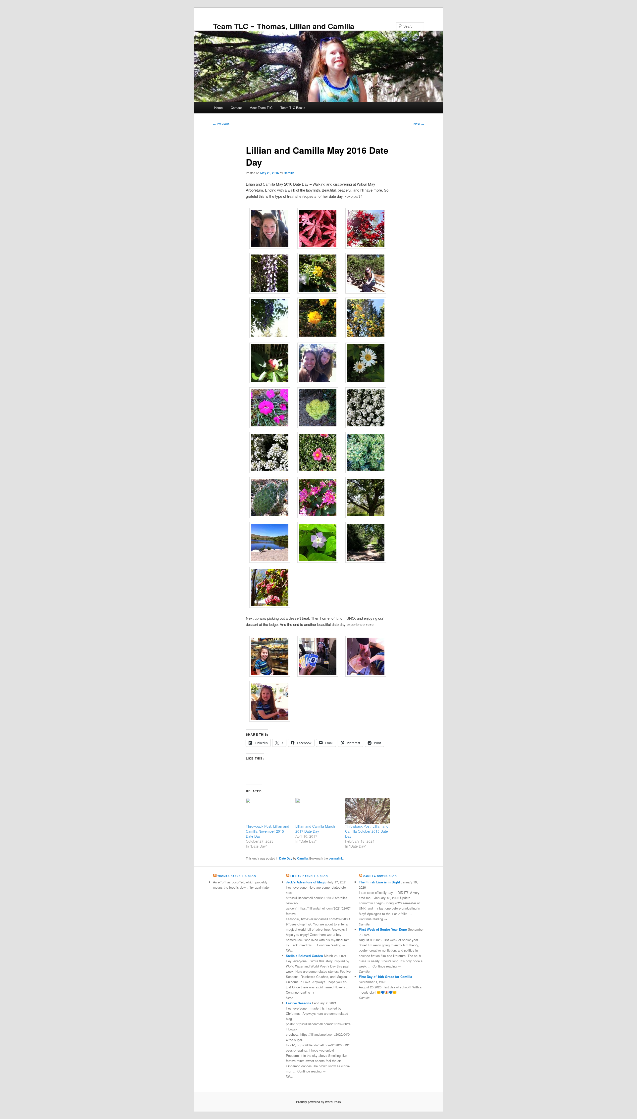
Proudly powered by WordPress (318, 1102)
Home (218, 107)
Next (419, 124)
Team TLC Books (292, 107)
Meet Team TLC (261, 107)
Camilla (289, 173)
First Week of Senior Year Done (383, 929)
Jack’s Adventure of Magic (306, 882)
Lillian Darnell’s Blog (309, 876)
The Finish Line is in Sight (379, 882)
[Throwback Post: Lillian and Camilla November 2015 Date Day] (268, 811)
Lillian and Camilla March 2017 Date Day (315, 829)
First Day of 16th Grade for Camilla (385, 976)
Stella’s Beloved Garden (304, 955)
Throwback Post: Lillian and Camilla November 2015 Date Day (267, 831)
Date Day (285, 858)
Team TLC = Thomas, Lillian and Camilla (283, 26)
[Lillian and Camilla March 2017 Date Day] (317, 811)
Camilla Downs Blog (380, 876)
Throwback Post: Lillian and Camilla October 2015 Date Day (366, 831)
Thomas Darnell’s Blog (236, 876)
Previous (221, 124)
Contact (236, 107)
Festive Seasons (298, 1003)
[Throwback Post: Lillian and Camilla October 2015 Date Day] (367, 811)
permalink (336, 858)
